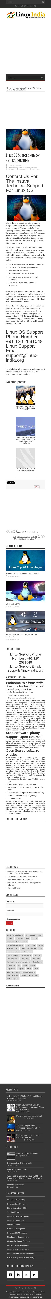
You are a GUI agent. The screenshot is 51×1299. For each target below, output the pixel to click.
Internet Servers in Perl (17, 1169)
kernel (23, 948)
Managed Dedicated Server (18, 1216)
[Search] (43, 2)
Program (32, 965)
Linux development (26, 952)
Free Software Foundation (15, 945)
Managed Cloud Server (16, 1220)
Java (16, 948)
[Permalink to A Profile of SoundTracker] (11, 1159)
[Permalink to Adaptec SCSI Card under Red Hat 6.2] (25, 570)
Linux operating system (23, 962)
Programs (21, 968)
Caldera (39, 935)
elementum (10, 942)
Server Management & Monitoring (20, 1258)
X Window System (12, 979)
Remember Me (14, 919)
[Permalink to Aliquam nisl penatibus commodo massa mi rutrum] (11, 1132)
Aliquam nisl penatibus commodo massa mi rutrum (28, 1126)
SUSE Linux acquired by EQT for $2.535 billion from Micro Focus (26, 537)
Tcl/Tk (18, 972)
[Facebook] (11, 1274)
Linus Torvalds (31, 948)
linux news (10, 962)
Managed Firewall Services (18, 1249)
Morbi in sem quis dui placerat (29, 1116)
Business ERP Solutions (17, 1233)
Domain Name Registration (18, 1245)
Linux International (12, 958)
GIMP (28, 945)
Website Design (15, 1294)
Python (29, 968)
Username (10, 901)
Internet (40, 945)
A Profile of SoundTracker (27, 1153)
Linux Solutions (13, 1225)
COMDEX (10, 938)
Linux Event (37, 955)
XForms (23, 975)
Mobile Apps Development (18, 1237)
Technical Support (12, 975)
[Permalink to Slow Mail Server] (25, 601)
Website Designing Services (18, 1241)
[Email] (27, 1274)
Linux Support (20, 88)
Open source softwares (30, 167)
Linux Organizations (15, 1185)
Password (10, 910)
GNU (33, 945)
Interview (10, 948)
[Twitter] (35, 1274)
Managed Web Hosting (16, 1200)
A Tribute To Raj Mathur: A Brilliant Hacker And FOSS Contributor (25, 1097)
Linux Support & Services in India (24, 531)
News (20, 167)
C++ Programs (30, 935)
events (24, 942)
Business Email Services (17, 1204)
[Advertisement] (25, 45)
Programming (11, 968)
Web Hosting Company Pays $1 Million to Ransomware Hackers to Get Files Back (25, 1177)
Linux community (12, 952)
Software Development (16, 1229)
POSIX (25, 965)
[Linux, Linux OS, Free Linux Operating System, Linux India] (25, 16)
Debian (27, 938)
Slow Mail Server (13, 604)
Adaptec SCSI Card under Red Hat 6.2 (22, 573)
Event (18, 942)
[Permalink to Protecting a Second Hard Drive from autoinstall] (25, 631)
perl (19, 965)
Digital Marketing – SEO (17, 1208)
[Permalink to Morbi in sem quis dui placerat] (11, 1122)
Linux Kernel (36, 958)
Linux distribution (12, 955)
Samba (36, 968)
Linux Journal (25, 958)
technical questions (28, 972)
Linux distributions (25, 955)
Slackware (10, 972)
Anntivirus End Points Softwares (20, 1254)
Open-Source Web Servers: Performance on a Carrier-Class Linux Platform (30, 1107)
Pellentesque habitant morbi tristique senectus (28, 1136)
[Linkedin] (19, 1274)
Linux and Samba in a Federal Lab (20, 880)
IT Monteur (37, 1294)
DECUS (34, 938)
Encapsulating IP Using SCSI (19, 1163)
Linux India (18, 165)
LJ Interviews (11, 965)
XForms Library (33, 975)
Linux (40, 948)
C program (19, 938)
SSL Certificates (13, 1212)
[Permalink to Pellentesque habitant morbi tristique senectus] (11, 1141)
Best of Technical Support (15, 935)
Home (10, 88)
